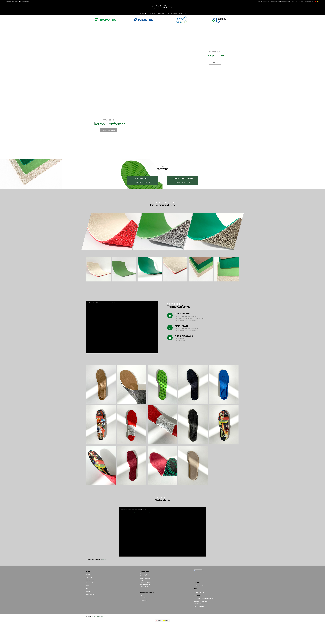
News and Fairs (276, 1)
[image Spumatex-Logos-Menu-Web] (105, 19)
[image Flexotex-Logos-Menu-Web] (143, 19)
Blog (293, 1)
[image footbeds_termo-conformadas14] (132, 385)
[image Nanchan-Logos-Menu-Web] (220, 19)
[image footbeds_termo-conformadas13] (163, 425)
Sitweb (101, 616)
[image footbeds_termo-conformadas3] (101, 425)
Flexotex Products (145, 576)
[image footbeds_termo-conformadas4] (132, 425)
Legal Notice (143, 595)
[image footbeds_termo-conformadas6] (193, 385)
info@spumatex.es (24, 1)
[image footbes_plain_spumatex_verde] (150, 270)
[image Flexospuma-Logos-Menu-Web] (181, 19)
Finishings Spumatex (145, 574)
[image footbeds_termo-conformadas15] (101, 466)
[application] (122, 327)
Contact (301, 1)
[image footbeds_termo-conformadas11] (193, 466)
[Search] (185, 13)
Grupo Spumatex (145, 578)
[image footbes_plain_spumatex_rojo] (99, 270)
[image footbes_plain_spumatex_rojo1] (176, 270)
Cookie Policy (143, 600)
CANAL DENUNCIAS (309, 1)
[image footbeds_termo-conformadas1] (101, 385)
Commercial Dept (285, 1)
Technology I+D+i (145, 584)
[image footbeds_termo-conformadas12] (163, 466)
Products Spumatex (145, 582)
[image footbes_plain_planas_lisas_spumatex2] (227, 270)
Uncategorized (144, 586)
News (141, 580)
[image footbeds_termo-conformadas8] (224, 385)
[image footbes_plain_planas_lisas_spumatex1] (201, 270)
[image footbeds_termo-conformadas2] (163, 385)
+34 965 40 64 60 (13, 1)
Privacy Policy (143, 597)
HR (296, 1)
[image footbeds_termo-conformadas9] (132, 466)
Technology (267, 1)
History (260, 1)
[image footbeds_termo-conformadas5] (193, 425)
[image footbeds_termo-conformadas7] (224, 425)
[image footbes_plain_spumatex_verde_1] (124, 270)
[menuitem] (260, 1)
